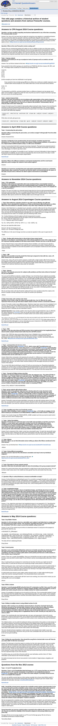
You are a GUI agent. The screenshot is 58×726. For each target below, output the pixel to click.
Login (13, 0)
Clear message (4, 13)
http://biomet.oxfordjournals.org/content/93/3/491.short (23, 338)
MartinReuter (5, 156)
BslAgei (4, 220)
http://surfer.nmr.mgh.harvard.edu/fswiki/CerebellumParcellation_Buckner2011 (32, 692)
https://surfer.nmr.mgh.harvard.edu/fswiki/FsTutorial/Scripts (35, 444)
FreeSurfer (17, 312)
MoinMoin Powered (16, 725)
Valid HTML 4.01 (42, 725)
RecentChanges (12, 8)
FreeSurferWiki (5, 8)
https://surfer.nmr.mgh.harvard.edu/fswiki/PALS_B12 (15, 458)
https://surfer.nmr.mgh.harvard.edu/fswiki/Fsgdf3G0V (41, 63)
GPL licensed (34, 725)
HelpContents (26, 8)
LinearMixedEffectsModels (27, 680)
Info (16, 15)
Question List (6, 24)
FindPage (19, 8)
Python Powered (26, 725)
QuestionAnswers (28, 3)
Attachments (20, 15)
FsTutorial (16, 3)
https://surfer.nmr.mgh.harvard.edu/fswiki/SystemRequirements (27, 42)
